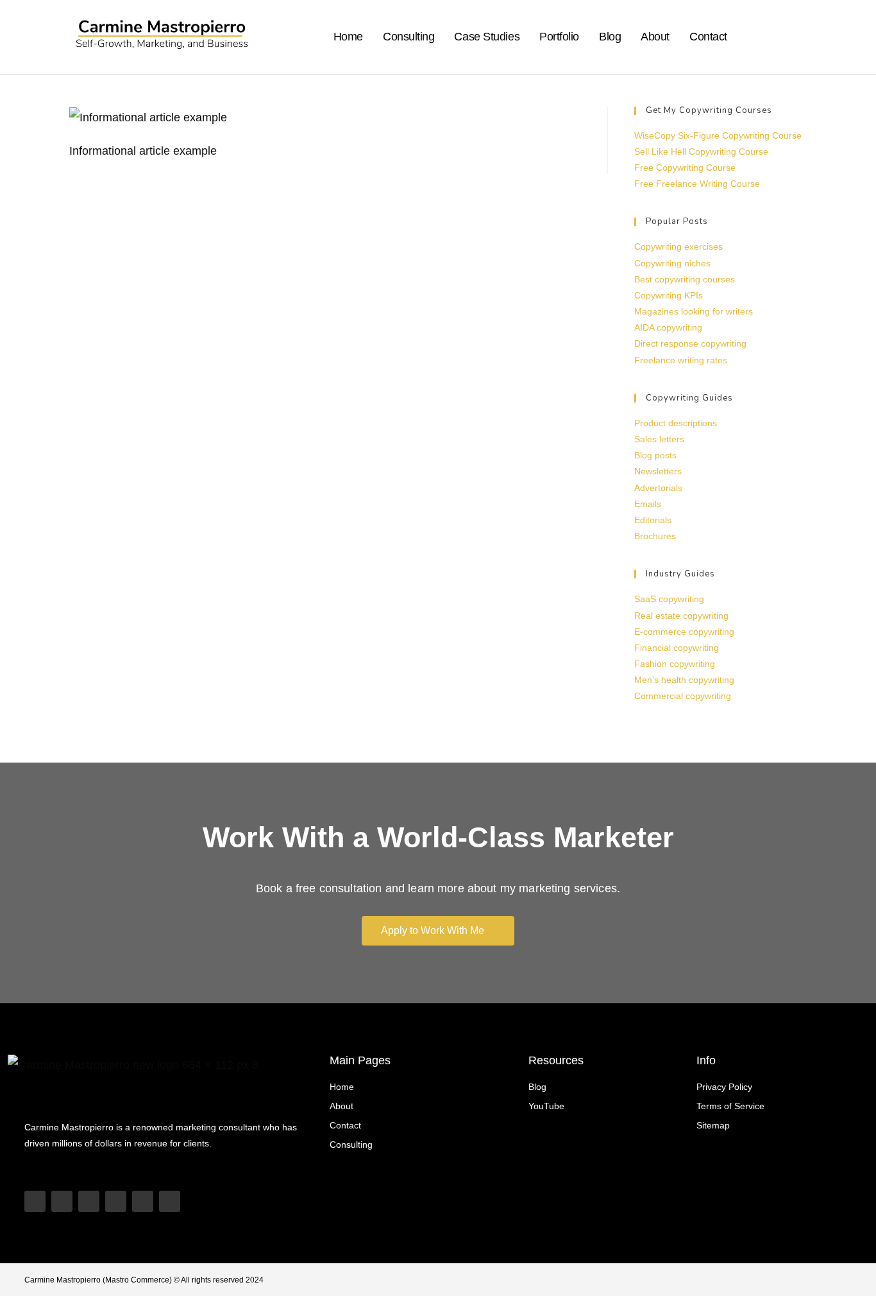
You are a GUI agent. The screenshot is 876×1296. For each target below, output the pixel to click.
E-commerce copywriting (684, 631)
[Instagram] (88, 1201)
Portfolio (559, 36)
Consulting (409, 36)
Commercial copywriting (682, 696)
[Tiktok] (61, 1201)
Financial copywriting (676, 648)
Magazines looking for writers (693, 311)
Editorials (652, 520)
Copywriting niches (672, 263)
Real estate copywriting (681, 615)
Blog (610, 36)
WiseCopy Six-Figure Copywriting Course (718, 135)
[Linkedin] (115, 1201)
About (655, 36)
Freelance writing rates (680, 360)
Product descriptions (675, 423)
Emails (647, 504)
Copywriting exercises (678, 246)
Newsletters (658, 471)
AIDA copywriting (668, 327)
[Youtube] (35, 1201)
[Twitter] (142, 1201)
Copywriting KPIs (668, 295)
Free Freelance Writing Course (697, 183)
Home (348, 36)
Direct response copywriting (690, 343)
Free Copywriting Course (685, 167)
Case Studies (486, 36)
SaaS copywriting (669, 599)
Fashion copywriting (674, 664)
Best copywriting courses (684, 279)
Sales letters (659, 439)
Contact (708, 36)
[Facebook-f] (169, 1201)
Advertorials (658, 488)
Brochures (655, 536)
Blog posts (655, 455)
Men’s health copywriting (684, 680)
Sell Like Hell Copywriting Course (701, 151)
